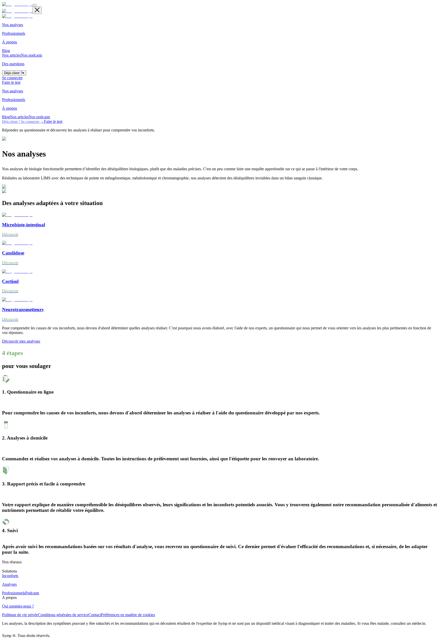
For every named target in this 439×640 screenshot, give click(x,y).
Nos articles (11, 55)
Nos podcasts (31, 55)
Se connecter (12, 78)
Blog (6, 50)
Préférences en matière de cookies (128, 615)
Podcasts (32, 593)
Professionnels (13, 593)
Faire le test (11, 82)
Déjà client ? (14, 73)
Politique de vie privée (20, 615)
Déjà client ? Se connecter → (23, 122)
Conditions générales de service (63, 615)
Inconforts (10, 576)
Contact (94, 615)
